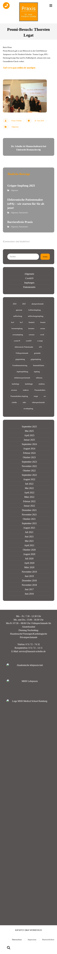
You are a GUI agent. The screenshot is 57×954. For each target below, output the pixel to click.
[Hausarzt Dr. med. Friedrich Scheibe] (28, 11)
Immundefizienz (38, 365)
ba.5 (21, 322)
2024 (14, 304)
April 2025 (29, 435)
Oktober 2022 (29, 470)
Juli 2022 (29, 483)
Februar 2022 (29, 501)
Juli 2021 (29, 532)
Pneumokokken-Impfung (19, 396)
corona (42, 328)
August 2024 (29, 448)
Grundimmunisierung (19, 365)
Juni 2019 (29, 576)
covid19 (28, 341)
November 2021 (29, 514)
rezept (36, 396)
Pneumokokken (39, 390)
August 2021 (29, 527)
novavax (14, 390)
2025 (24, 304)
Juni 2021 (29, 536)
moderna (42, 384)
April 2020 (29, 563)
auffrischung (17, 316)
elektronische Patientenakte (24, 347)
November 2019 (29, 571)
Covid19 (29, 278)
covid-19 (17, 341)
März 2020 (29, 567)
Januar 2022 (29, 505)
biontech (31, 322)
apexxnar (19, 310)
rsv (45, 396)
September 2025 (29, 426)
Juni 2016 (29, 593)
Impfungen (29, 282)
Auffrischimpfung (34, 310)
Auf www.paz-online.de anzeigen (19, 67)
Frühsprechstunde (22, 353)
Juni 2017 (29, 589)
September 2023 (29, 462)
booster (42, 322)
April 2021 (29, 545)
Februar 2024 (29, 453)
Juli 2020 (29, 558)
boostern (31, 328)
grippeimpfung (36, 359)
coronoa (31, 335)
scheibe (14, 402)
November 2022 (29, 466)
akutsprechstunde (38, 304)
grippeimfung (20, 359)
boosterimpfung (17, 328)
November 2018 (29, 585)
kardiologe (15, 384)
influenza (39, 378)
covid (42, 335)
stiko (24, 402)
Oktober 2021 (29, 519)
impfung (37, 372)
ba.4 (12, 322)
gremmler (37, 353)
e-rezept (40, 341)
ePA (40, 347)
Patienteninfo (23, 213)
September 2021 (29, 523)
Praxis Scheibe (16, 121)
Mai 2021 (29, 541)
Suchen (45, 257)
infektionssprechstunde (22, 378)
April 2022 (29, 492)
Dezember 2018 (29, 580)
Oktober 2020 (29, 549)
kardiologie (29, 384)
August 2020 (29, 554)
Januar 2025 (29, 440)
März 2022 (29, 497)
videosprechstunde (38, 402)
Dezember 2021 (29, 510)
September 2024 (29, 444)
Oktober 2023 (29, 457)
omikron (26, 390)
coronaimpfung (17, 335)
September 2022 (29, 475)
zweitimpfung (28, 409)
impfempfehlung (22, 372)
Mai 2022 (29, 488)
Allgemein (15, 127)
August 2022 (29, 479)
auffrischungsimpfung (35, 316)
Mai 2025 (29, 431)
